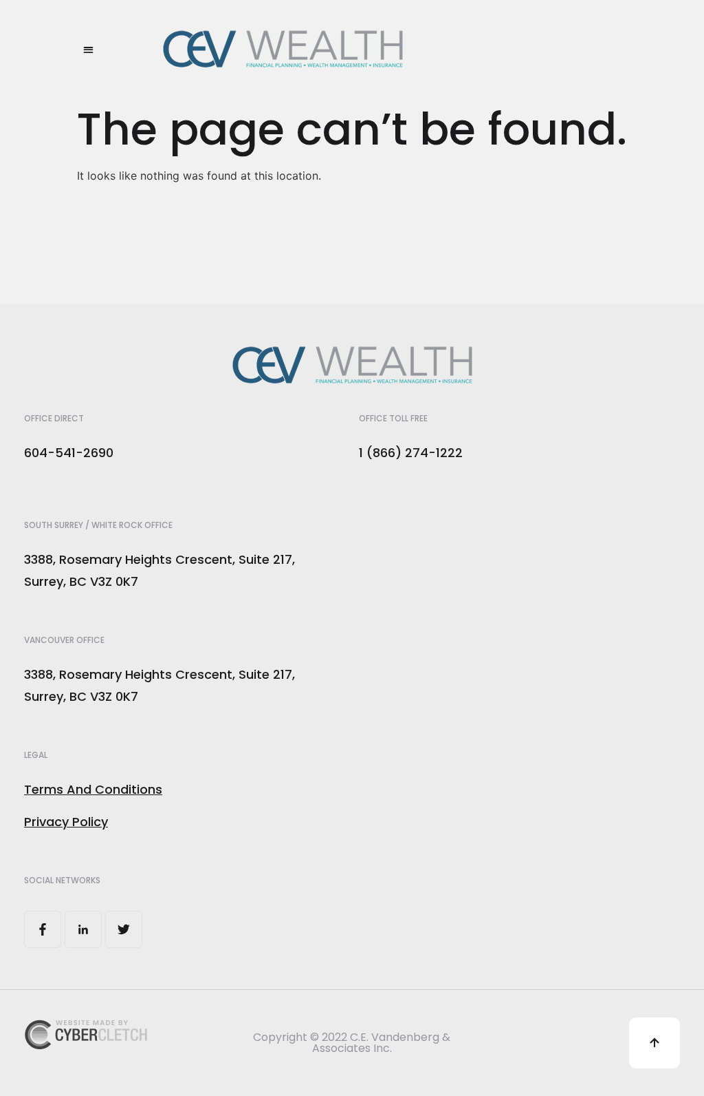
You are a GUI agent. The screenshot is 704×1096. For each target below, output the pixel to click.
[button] (88, 49)
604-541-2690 (68, 452)
